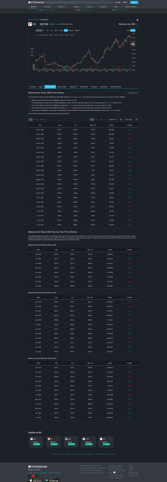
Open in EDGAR (100, 454)
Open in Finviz (76, 454)
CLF (104, 439)
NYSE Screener (113, 473)
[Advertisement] (83, 81)
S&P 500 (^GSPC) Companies (117, 470)
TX (51, 439)
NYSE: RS (36, 19)
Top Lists (47, 7)
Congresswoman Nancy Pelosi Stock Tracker (92, 468)
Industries (103, 7)
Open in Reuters (110, 454)
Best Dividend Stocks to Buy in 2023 (90, 466)
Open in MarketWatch (88, 454)
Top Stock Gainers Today (116, 475)
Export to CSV (134, 93)
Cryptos (89, 7)
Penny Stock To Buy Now (116, 466)
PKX (34, 439)
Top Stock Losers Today (116, 477)
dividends (79, 97)
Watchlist (33, 6)
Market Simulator (131, 7)
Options (76, 7)
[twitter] (137, 20)
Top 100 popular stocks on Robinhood (90, 470)
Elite (116, 7)
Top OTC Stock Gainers (115, 468)
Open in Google (66, 454)
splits (72, 97)
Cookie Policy (42, 472)
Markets (62, 7)
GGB (69, 439)
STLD (87, 439)
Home (30, 19)
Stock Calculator (133, 475)
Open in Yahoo (56, 454)
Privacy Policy (32, 472)
